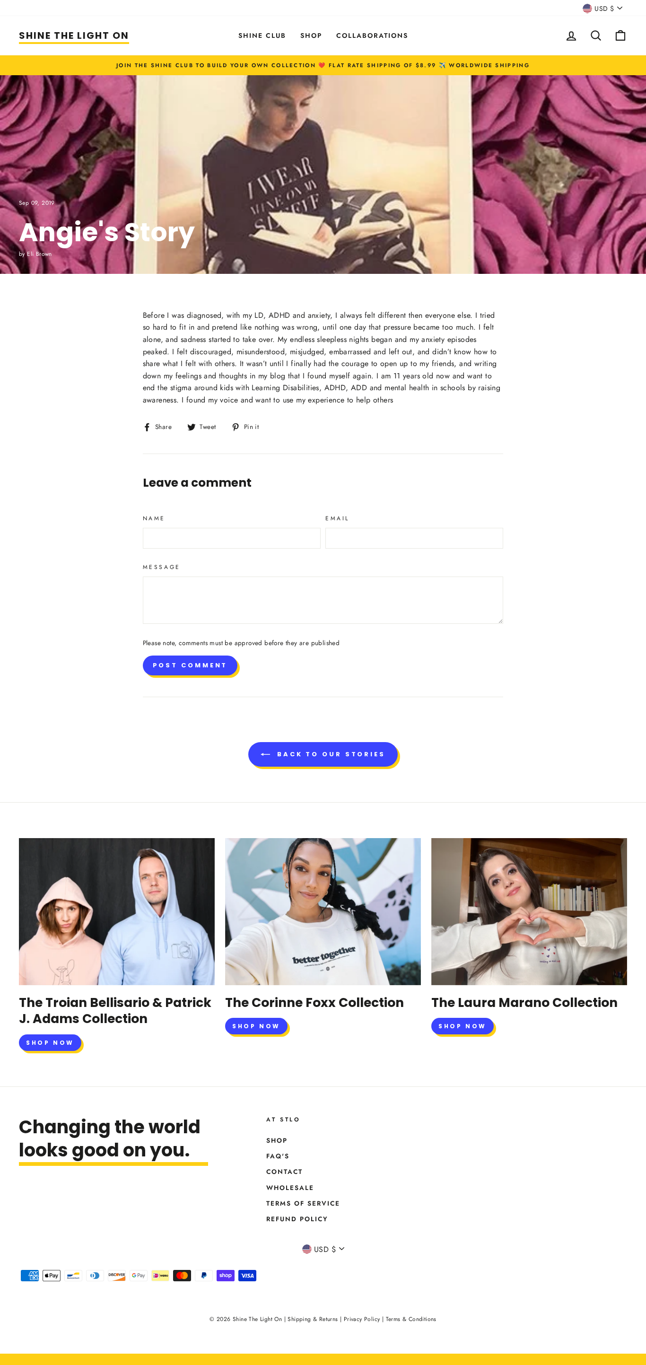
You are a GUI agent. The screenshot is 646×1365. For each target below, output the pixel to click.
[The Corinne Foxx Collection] (323, 911)
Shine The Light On (74, 35)
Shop (311, 35)
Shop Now (50, 1043)
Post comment (190, 665)
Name (154, 518)
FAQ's (277, 1156)
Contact (284, 1171)
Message (162, 567)
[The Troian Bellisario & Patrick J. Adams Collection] (117, 911)
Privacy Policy (362, 1319)
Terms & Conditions (411, 1319)
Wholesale (290, 1187)
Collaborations (372, 35)
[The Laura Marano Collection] (529, 911)
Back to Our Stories (329, 754)
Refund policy (297, 1219)
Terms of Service (303, 1203)
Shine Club (262, 35)
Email (337, 518)
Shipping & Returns (313, 1319)
